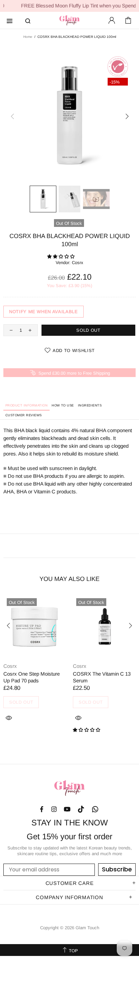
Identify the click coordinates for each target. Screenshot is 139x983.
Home (27, 37)
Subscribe (117, 869)
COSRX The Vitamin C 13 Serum (102, 677)
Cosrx (77, 262)
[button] (61, 256)
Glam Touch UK (69, 20)
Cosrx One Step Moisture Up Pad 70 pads (31, 677)
